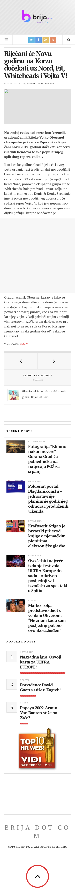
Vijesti (33, 600)
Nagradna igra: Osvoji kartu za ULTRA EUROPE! (40, 662)
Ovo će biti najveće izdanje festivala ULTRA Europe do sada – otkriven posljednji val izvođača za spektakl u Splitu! (47, 575)
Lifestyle (34, 481)
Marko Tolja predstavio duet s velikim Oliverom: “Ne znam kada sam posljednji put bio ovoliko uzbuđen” (47, 618)
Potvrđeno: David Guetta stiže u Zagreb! (40, 687)
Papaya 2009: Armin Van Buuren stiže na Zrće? (38, 712)
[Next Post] (54, 361)
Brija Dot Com (37, 831)
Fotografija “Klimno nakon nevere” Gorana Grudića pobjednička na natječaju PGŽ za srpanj (47, 459)
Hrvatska (48, 83)
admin (31, 83)
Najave (24, 680)
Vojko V (24, 344)
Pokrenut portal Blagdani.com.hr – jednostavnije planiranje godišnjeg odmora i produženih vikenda (48, 499)
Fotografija (37, 441)
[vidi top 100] (37, 749)
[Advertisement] (37, 255)
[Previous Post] (21, 361)
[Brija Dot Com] (37, 16)
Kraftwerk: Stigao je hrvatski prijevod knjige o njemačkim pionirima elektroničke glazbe (46, 535)
